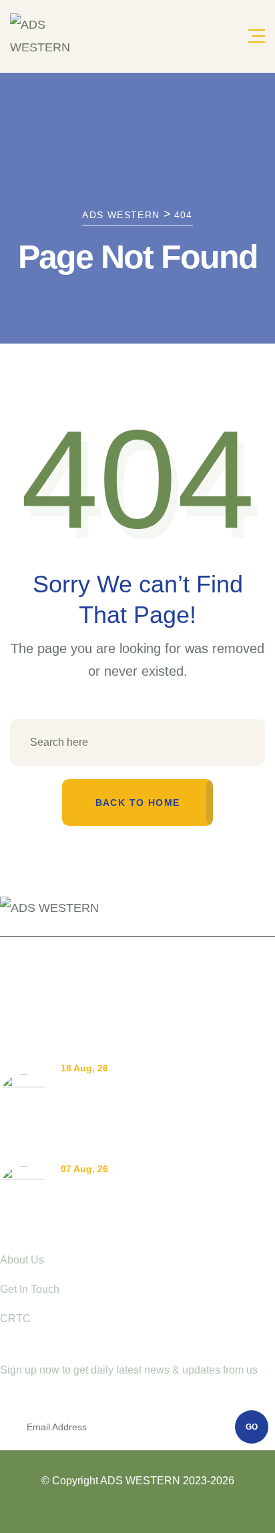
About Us (22, 1259)
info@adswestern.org (61, 991)
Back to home (137, 802)
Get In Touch (29, 1289)
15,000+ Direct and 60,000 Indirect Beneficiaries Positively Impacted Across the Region (164, 1109)
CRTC (15, 1318)
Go (252, 1427)
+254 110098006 (51, 967)
